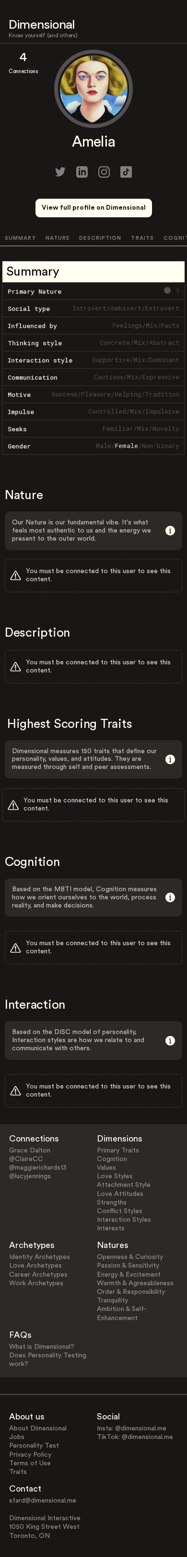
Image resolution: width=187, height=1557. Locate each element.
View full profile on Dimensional (94, 207)
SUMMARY (20, 238)
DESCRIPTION (100, 238)
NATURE (58, 238)
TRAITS (142, 238)
